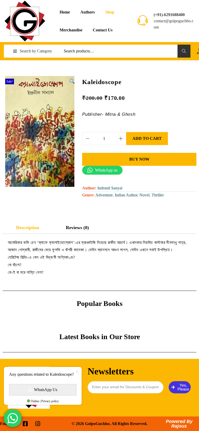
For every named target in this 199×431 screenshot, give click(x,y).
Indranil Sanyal (109, 188)
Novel (144, 195)
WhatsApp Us (45, 389)
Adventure (104, 195)
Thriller (158, 195)
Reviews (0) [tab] (77, 227)
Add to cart (147, 138)
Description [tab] (27, 227)
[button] (71, 81)
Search (184, 51)
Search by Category (36, 51)
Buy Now (139, 159)
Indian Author (126, 195)
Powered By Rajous (179, 424)
